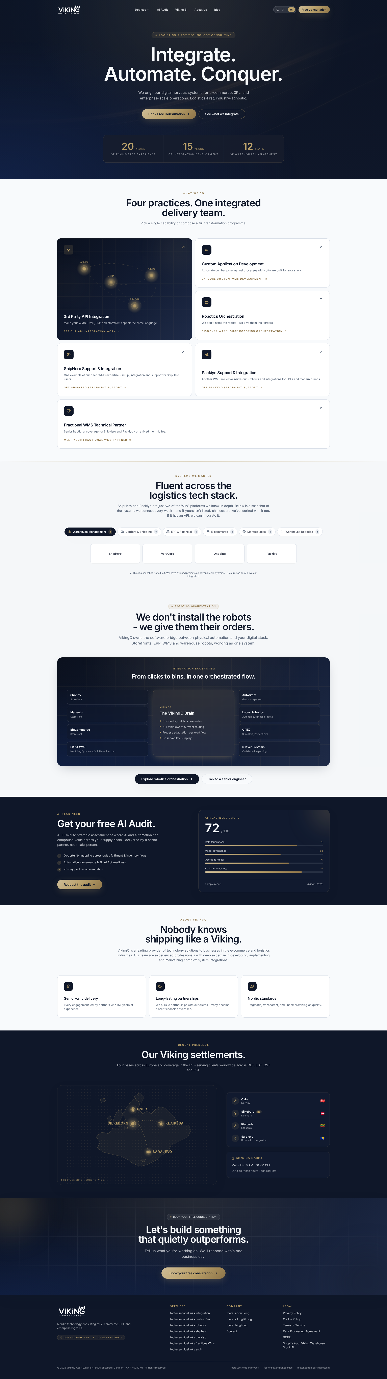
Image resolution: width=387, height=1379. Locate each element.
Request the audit (77, 884)
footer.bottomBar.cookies (278, 1367)
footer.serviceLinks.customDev (190, 1319)
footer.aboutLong (238, 1313)
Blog (217, 9)
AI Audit (162, 9)
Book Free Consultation (166, 114)
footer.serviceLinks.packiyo (188, 1337)
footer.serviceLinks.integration (190, 1313)
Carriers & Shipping (141, 531)
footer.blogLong (237, 1325)
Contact (232, 1331)
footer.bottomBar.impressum (313, 1367)
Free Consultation (314, 9)
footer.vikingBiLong (239, 1319)
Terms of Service (294, 1325)
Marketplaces (259, 531)
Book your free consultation (191, 1273)
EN (291, 9)
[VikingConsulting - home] (69, 9)
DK (283, 9)
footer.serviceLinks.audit (186, 1349)
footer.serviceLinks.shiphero (188, 1331)
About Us (201, 9)
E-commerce (222, 531)
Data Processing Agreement (301, 1331)
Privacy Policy (292, 1313)
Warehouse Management (92, 531)
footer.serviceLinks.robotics (188, 1325)
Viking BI (181, 9)
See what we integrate (222, 114)
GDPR (287, 1337)
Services (140, 9)
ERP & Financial (184, 531)
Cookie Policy (292, 1319)
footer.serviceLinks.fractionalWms (192, 1343)
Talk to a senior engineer (227, 779)
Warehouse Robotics (301, 531)
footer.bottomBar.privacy (245, 1367)
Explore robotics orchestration (164, 779)
